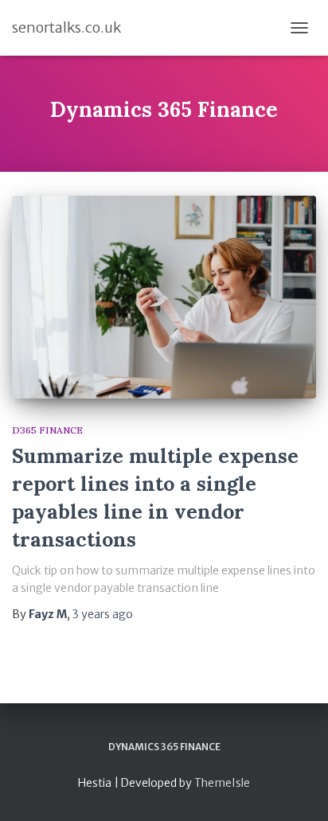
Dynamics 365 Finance (164, 747)
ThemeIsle (222, 783)
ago (102, 614)
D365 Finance (47, 430)
